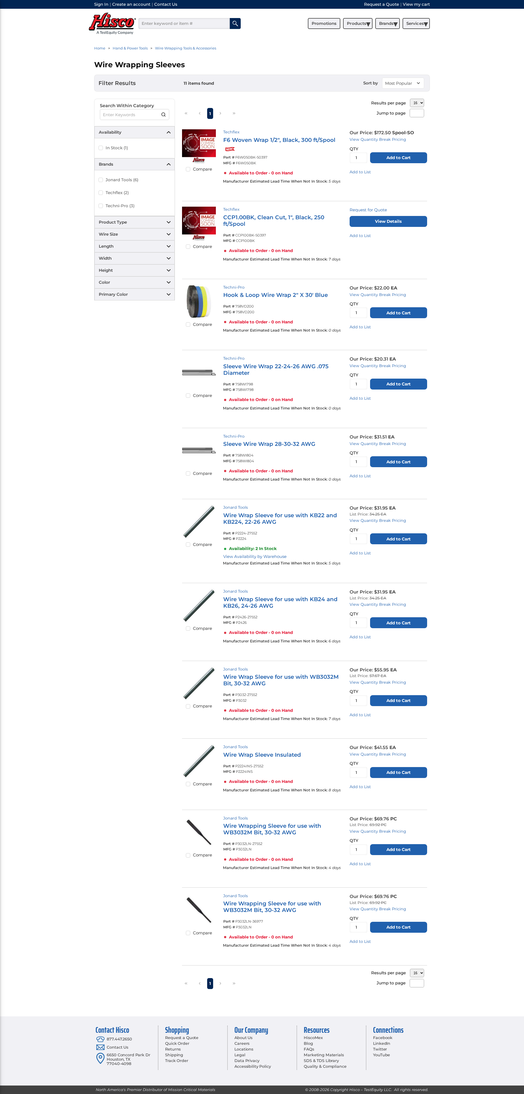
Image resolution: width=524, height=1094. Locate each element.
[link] (186, 113)
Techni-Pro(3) (120, 205)
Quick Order (177, 1043)
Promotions (324, 23)
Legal (239, 1055)
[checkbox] (101, 148)
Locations (243, 1049)
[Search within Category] (163, 114)
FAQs (309, 1049)
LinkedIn (381, 1043)
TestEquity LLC (377, 1089)
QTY (354, 148)
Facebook (382, 1038)
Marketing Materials (324, 1055)
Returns (173, 1049)
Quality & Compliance (325, 1066)
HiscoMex (313, 1038)
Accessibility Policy (252, 1066)
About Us (243, 1038)
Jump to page (391, 113)
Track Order (176, 1060)
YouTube (381, 1055)
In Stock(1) (117, 147)
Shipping (174, 1055)
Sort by (370, 83)
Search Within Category (127, 105)
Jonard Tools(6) (122, 179)
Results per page (388, 103)
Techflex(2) (117, 192)
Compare (202, 169)
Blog (308, 1043)
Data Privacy (246, 1060)
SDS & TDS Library (321, 1060)
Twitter (380, 1049)
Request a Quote (181, 1038)
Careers (241, 1043)
